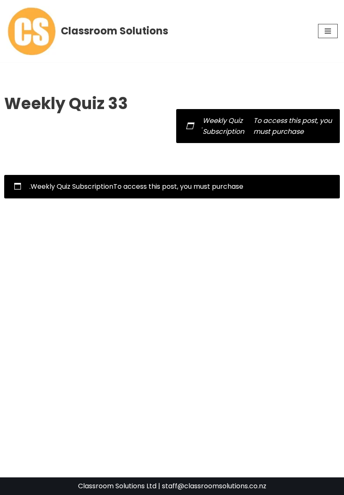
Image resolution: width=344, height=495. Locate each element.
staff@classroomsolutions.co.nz (214, 486)
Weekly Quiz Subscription (72, 186)
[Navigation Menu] (328, 31)
